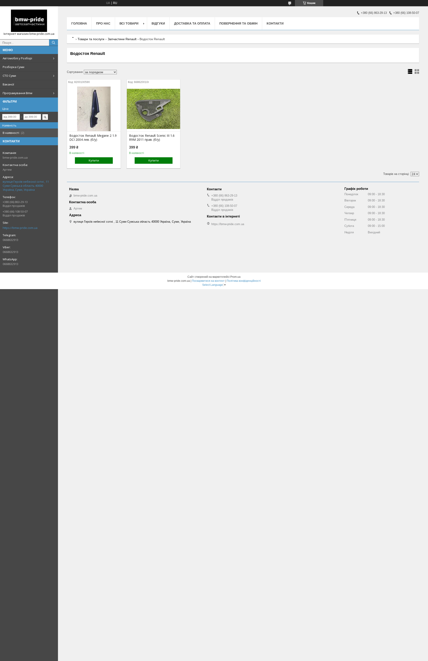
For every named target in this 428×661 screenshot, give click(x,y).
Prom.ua (235, 276)
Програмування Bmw (17, 93)
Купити (94, 160)
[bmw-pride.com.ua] (29, 21)
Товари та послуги (91, 39)
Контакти (275, 23)
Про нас (103, 23)
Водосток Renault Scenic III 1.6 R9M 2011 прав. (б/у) (152, 138)
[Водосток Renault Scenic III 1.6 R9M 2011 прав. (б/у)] (153, 109)
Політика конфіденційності (244, 280)
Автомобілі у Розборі (17, 58)
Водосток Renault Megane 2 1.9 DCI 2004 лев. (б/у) (93, 138)
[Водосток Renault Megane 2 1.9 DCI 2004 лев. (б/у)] (93, 109)
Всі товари (128, 23)
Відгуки (158, 23)
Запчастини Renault (122, 39)
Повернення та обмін (238, 23)
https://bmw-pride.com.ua (20, 228)
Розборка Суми (13, 67)
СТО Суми (9, 76)
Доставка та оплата (192, 23)
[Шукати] (53, 42)
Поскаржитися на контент (208, 280)
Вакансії (8, 84)
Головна (79, 23)
